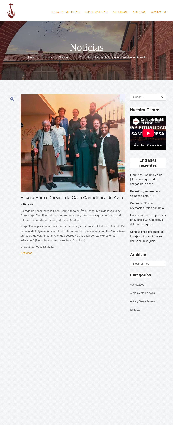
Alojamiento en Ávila (142, 293)
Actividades (137, 284)
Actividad (26, 253)
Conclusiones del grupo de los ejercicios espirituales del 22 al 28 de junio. (147, 236)
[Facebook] (12, 100)
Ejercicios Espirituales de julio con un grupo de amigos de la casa (146, 179)
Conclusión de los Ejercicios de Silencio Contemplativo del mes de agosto (148, 220)
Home (30, 57)
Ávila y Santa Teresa (142, 301)
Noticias (46, 57)
